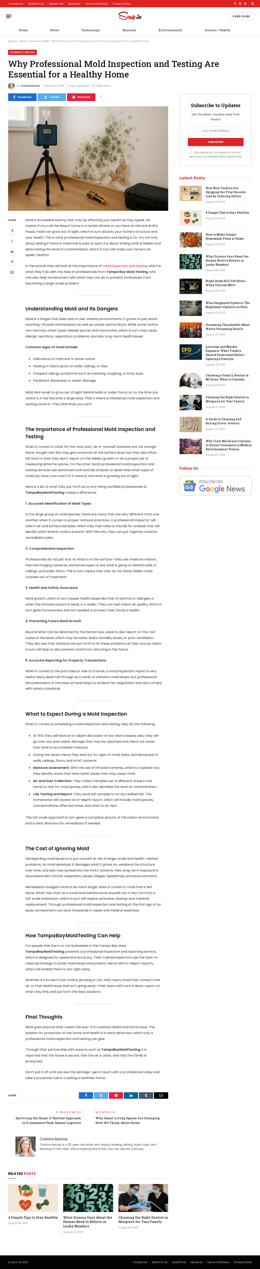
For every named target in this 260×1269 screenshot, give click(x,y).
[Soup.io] (130, 16)
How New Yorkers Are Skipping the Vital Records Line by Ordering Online (226, 192)
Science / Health (217, 30)
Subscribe (241, 16)
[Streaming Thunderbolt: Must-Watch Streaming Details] (191, 330)
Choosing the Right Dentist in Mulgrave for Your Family (143, 1219)
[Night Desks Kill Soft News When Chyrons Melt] (191, 286)
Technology (90, 30)
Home (23, 30)
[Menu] (8, 16)
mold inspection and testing (125, 266)
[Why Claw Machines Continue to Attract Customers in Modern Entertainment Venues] (191, 446)
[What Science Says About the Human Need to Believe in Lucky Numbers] (88, 1198)
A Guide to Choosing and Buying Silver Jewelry (223, 421)
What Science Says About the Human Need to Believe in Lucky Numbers (87, 1221)
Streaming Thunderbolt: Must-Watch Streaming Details (228, 327)
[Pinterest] (12, 262)
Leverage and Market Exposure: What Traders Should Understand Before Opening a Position (225, 353)
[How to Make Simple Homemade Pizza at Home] (191, 240)
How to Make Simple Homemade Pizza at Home (225, 236)
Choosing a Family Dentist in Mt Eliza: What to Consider (227, 377)
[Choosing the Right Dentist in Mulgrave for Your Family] (143, 1198)
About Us (74, 4)
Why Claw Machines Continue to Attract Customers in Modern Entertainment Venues (229, 445)
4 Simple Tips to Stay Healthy (33, 1217)
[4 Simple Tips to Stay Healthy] (33, 1198)
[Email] (12, 272)
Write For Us (36, 4)
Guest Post (56, 4)
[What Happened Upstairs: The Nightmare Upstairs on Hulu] (191, 308)
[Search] (252, 3)
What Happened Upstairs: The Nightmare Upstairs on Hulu (228, 305)
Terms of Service (97, 4)
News (54, 30)
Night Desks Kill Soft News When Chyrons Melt (225, 283)
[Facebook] (12, 231)
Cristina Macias (30, 85)
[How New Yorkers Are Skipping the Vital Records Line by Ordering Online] (191, 193)
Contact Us (16, 4)
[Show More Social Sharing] (100, 97)
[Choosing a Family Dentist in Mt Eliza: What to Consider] (191, 380)
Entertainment (170, 30)
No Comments (80, 85)
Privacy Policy (122, 4)
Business (129, 30)
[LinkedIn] (12, 251)
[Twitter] (12, 241)
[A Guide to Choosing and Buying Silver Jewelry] (191, 424)
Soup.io (12, 41)
